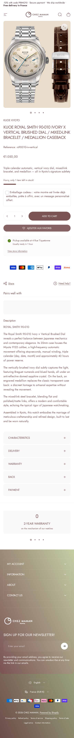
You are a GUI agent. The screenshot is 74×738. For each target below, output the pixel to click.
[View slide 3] (39, 540)
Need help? (65, 283)
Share (11, 283)
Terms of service (37, 718)
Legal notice (28, 723)
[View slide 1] (31, 540)
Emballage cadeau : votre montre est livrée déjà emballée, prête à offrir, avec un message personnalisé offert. (37, 196)
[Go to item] (31, 113)
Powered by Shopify (49, 712)
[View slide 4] (43, 540)
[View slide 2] (35, 540)
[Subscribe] (64, 646)
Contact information (42, 723)
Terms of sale (64, 718)
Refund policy (23, 718)
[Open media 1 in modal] (64, 27)
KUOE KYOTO (11, 120)
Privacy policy (10, 718)
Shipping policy (51, 718)
